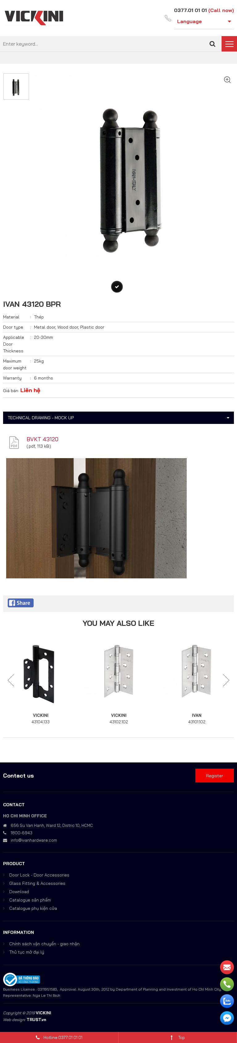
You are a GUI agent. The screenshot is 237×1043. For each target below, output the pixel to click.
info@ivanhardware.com (34, 840)
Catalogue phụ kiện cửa (33, 908)
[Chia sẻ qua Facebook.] (21, 602)
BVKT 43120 (42, 439)
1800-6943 (21, 832)
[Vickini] (34, 17)
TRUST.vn (36, 1019)
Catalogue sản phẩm (30, 900)
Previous (11, 680)
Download (19, 891)
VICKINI (40, 715)
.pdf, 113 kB (38, 446)
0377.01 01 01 (190, 10)
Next (226, 680)
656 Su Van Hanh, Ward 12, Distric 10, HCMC (52, 825)
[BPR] (117, 287)
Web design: (14, 1019)
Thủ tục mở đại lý (26, 952)
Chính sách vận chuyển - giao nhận (44, 944)
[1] (212, 44)
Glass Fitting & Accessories (37, 883)
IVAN (197, 715)
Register (214, 775)
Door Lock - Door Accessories (39, 875)
